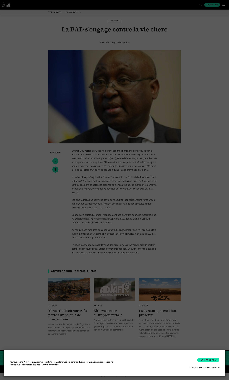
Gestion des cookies (50, 365)
